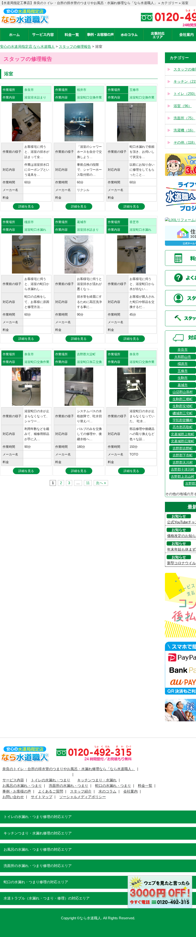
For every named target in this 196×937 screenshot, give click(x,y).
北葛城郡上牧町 (182, 434)
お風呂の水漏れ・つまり (22, 786)
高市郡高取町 (183, 427)
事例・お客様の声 (16, 791)
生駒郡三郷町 (183, 399)
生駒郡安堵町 (183, 406)
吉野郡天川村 (183, 462)
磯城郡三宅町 (183, 413)
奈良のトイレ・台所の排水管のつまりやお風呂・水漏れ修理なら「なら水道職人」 (68, 769)
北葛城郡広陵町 (182, 441)
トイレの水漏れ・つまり (50, 780)
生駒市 (183, 378)
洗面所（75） (184, 118)
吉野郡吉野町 (183, 448)
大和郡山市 (182, 357)
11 (88, 483)
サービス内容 (13, 780)
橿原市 (183, 364)
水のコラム (107, 791)
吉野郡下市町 (183, 455)
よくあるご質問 (50, 791)
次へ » (101, 483)
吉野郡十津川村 (182, 469)
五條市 (183, 371)
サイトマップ (41, 797)
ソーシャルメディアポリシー (82, 797)
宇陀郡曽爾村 (183, 420)
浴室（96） (183, 106)
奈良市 (183, 349)
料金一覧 (145, 786)
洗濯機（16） (184, 130)
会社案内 (130, 791)
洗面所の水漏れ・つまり (68, 786)
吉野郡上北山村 (182, 476)
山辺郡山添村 (183, 392)
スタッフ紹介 (81, 791)
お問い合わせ (13, 797)
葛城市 (183, 385)
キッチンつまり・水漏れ (97, 780)
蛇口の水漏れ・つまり (113, 786)
